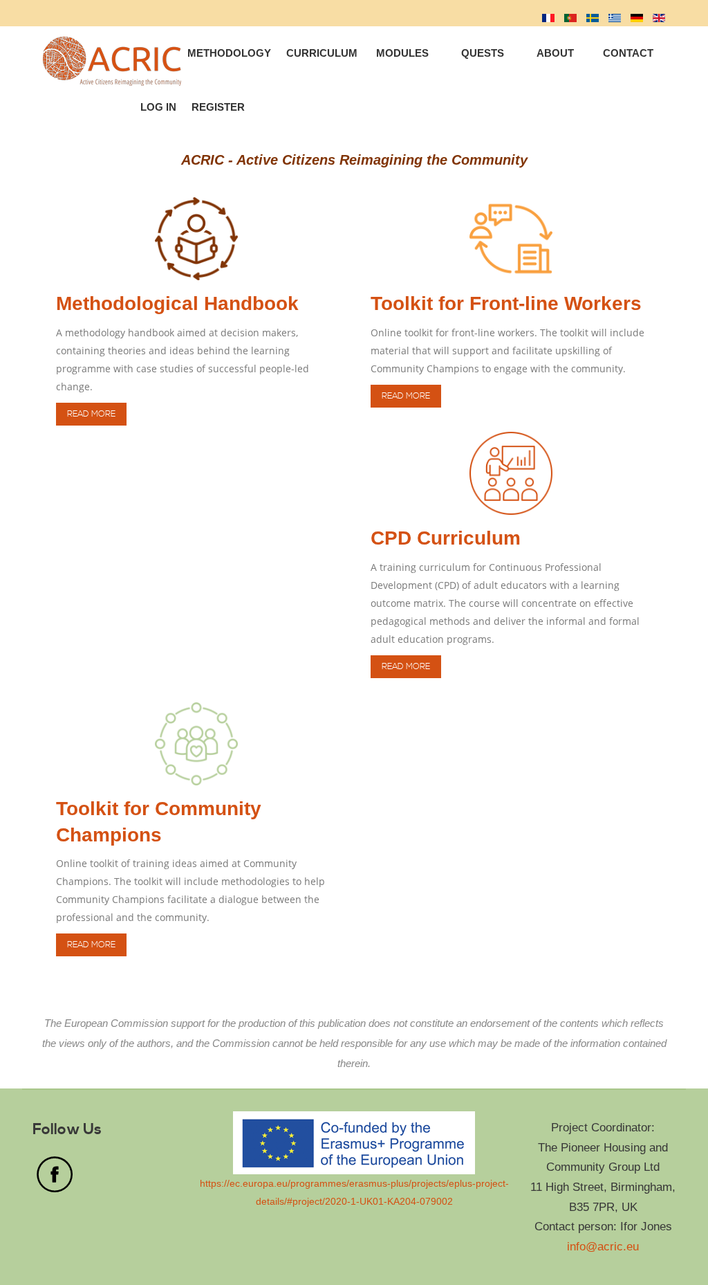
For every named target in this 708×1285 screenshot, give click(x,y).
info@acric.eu (603, 1246)
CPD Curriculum (446, 538)
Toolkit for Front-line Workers (506, 303)
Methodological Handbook (177, 303)
